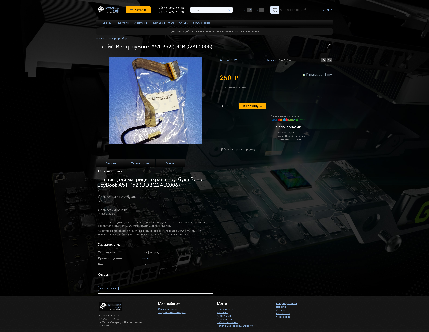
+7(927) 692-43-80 (170, 12)
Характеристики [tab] (140, 163)
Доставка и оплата (163, 22)
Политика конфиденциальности (235, 325)
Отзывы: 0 (271, 60)
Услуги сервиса (201, 22)
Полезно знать (225, 309)
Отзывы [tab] (170, 163)
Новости (281, 306)
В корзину (250, 106)
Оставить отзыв (108, 288)
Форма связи (283, 316)
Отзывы (183, 22)
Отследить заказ (167, 309)
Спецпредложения (286, 303)
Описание (111, 163)
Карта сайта (283, 313)
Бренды (107, 22)
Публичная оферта (227, 322)
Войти (326, 9)
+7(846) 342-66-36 (170, 8)
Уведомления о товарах (172, 312)
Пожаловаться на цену (234, 87)
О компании (141, 22)
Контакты (123, 22)
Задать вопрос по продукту (239, 149)
